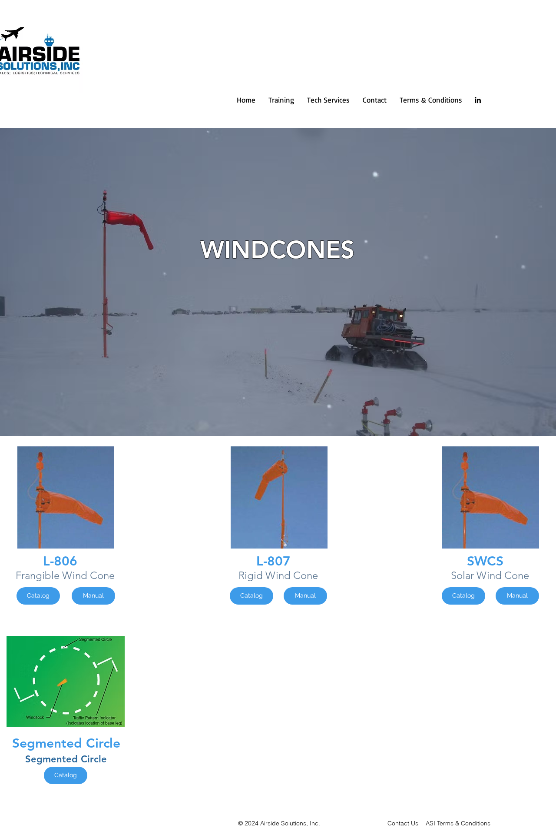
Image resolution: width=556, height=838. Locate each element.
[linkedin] (477, 100)
